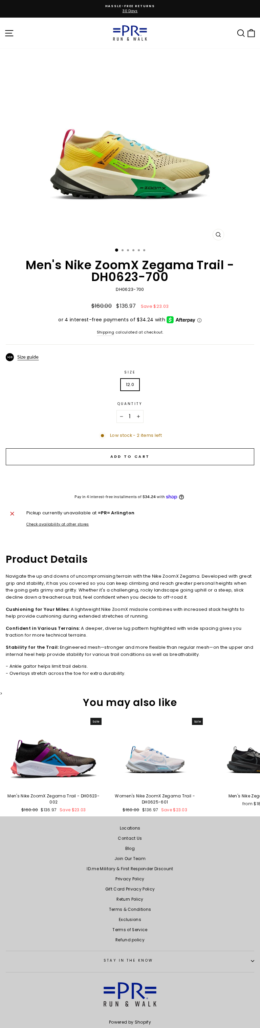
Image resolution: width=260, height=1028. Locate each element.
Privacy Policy (130, 879)
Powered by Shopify (130, 1022)
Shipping (105, 332)
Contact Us (130, 838)
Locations (130, 828)
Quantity (130, 403)
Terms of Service (129, 930)
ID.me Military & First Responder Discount (130, 869)
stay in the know (128, 960)
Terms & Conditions (130, 909)
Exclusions (130, 919)
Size (130, 372)
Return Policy (129, 899)
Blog (130, 848)
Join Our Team (130, 858)
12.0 (130, 384)
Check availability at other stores (57, 524)
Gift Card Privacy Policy (130, 889)
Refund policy (130, 940)
